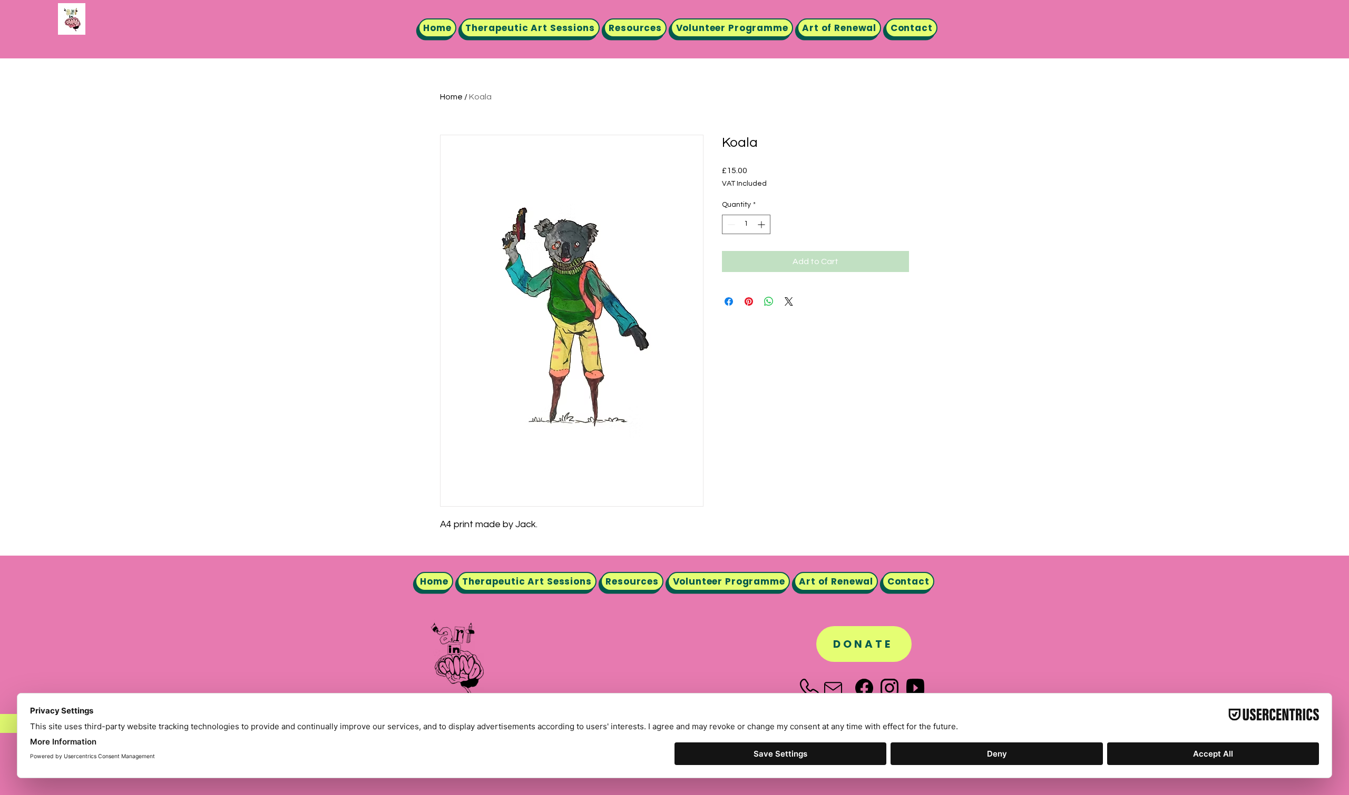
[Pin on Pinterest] (748, 301)
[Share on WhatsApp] (769, 301)
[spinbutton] (746, 224)
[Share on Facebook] (728, 301)
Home (451, 97)
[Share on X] (789, 301)
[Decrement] (730, 224)
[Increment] (762, 224)
